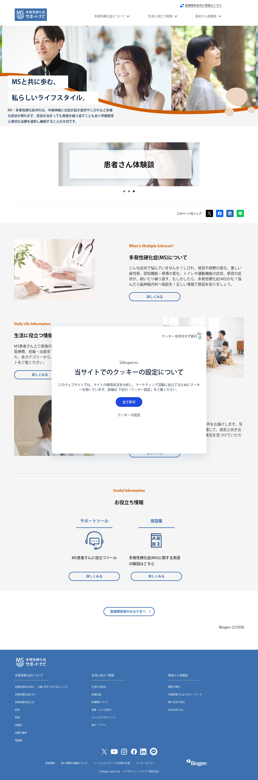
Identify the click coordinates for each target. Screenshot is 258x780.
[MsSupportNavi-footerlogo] (31, 662)
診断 (17, 717)
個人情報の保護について (74, 763)
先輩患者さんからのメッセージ (185, 694)
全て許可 (129, 401)
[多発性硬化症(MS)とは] (129, 164)
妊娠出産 (96, 694)
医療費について (100, 702)
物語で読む (174, 687)
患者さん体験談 (206, 16)
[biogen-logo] (196, 762)
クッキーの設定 (129, 414)
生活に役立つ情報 (160, 16)
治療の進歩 (21, 732)
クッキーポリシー (145, 763)
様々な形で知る (176, 702)
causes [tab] (124, 191)
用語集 (18, 740)
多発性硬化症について (109, 16)
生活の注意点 (99, 687)
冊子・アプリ (99, 725)
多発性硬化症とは (24, 702)
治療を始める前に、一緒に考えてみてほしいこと (41, 687)
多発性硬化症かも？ (26, 694)
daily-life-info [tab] (129, 191)
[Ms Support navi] (31, 14)
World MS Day (175, 710)
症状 (17, 710)
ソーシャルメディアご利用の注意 (112, 763)
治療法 (18, 725)
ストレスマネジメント (104, 717)
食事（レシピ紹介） (102, 710)
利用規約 (50, 763)
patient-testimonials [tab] (134, 191)
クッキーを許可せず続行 (179, 336)
